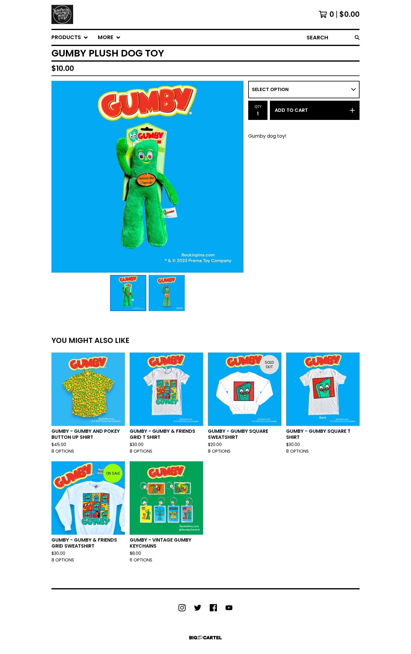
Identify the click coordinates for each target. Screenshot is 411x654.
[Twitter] (197, 607)
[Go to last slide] (60, 177)
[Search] (357, 37)
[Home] (62, 14)
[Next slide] (235, 177)
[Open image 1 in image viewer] (147, 177)
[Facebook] (213, 607)
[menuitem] (69, 37)
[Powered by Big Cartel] (205, 637)
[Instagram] (182, 607)
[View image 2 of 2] (167, 293)
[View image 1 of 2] (128, 293)
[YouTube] (229, 607)
